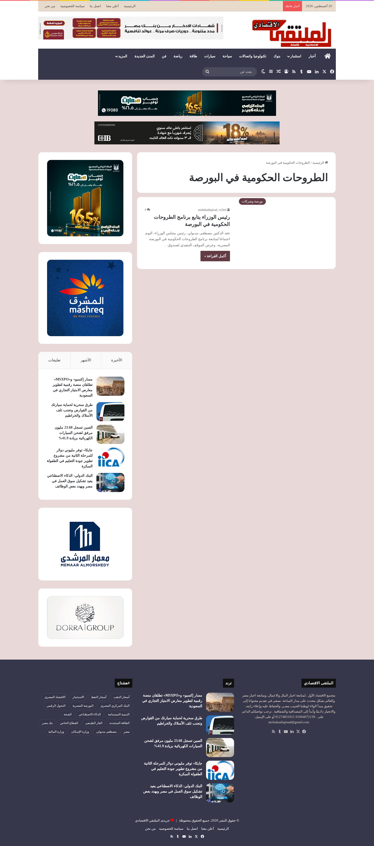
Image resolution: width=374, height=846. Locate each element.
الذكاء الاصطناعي (90, 714)
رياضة (178, 56)
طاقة (193, 56)
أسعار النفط (98, 697)
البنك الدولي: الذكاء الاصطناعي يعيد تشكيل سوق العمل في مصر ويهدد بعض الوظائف (70, 481)
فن (164, 56)
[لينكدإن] (292, 732)
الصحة (67, 714)
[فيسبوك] (304, 732)
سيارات (209, 56)
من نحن (50, 6)
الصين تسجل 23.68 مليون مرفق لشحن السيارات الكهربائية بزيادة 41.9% (74, 433)
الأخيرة (116, 360)
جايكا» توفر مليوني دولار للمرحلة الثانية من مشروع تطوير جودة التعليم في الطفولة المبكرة (173, 768)
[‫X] (298, 732)
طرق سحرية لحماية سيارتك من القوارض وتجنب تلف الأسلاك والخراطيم (72, 410)
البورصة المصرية (83, 705)
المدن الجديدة (145, 56)
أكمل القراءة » (215, 256)
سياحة (227, 56)
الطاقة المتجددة (119, 723)
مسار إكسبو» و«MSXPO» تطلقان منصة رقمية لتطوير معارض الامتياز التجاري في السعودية (172, 700)
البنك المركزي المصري (115, 705)
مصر (127, 731)
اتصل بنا (95, 6)
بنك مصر (47, 723)
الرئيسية (130, 6)
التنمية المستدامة (119, 714)
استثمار (295, 56)
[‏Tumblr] (280, 732)
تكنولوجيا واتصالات (252, 56)
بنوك (277, 56)
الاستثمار (78, 697)
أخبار (312, 56)
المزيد (122, 56)
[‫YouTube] (286, 732)
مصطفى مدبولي (106, 731)
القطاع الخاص (69, 723)
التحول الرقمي (56, 705)
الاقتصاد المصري (55, 697)
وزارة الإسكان (80, 731)
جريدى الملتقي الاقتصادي (152, 820)
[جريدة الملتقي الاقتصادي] (293, 33)
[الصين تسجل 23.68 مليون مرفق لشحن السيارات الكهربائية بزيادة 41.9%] (110, 434)
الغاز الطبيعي (93, 723)
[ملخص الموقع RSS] (273, 732)
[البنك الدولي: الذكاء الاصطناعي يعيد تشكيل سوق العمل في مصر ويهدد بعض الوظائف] (110, 482)
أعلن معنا (112, 6)
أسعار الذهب (121, 697)
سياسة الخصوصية (72, 6)
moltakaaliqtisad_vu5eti (212, 210)
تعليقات (54, 360)
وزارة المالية (56, 731)
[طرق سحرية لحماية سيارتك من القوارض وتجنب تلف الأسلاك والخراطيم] (110, 411)
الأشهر (86, 360)
